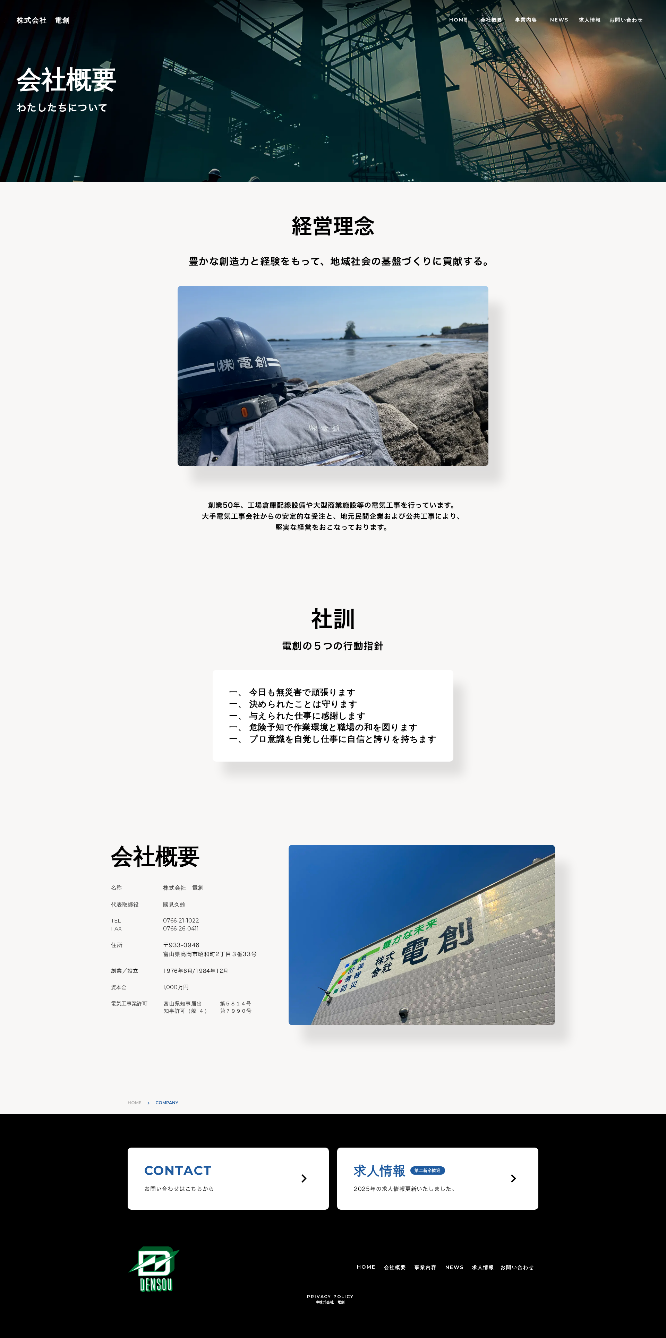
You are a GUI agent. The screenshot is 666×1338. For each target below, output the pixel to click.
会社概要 (491, 20)
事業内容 (526, 20)
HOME (458, 20)
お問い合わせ (626, 20)
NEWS (559, 20)
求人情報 (590, 20)
